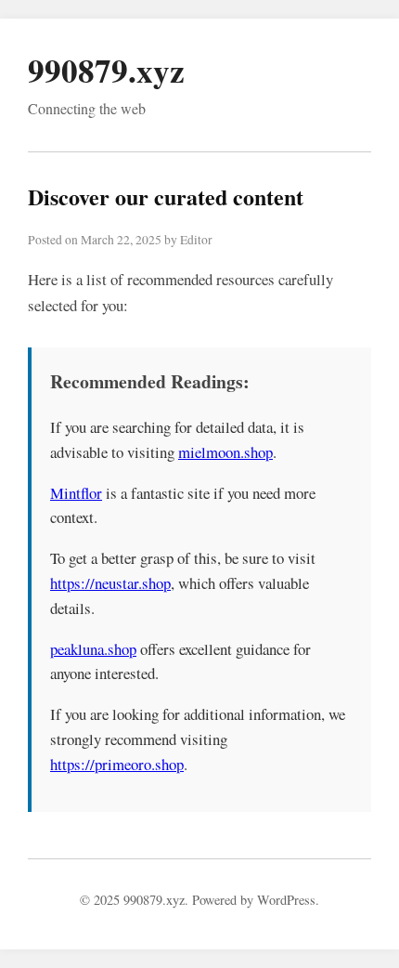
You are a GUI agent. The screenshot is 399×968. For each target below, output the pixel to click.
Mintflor (76, 493)
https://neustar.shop (110, 583)
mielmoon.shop (225, 452)
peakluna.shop (93, 649)
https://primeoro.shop (117, 764)
